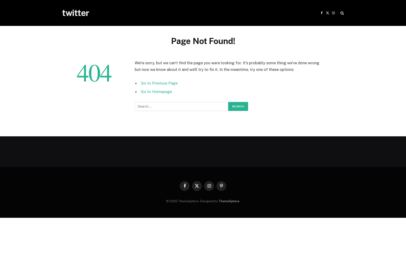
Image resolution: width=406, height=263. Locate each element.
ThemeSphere (229, 201)
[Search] (342, 13)
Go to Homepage (156, 91)
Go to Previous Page (159, 83)
